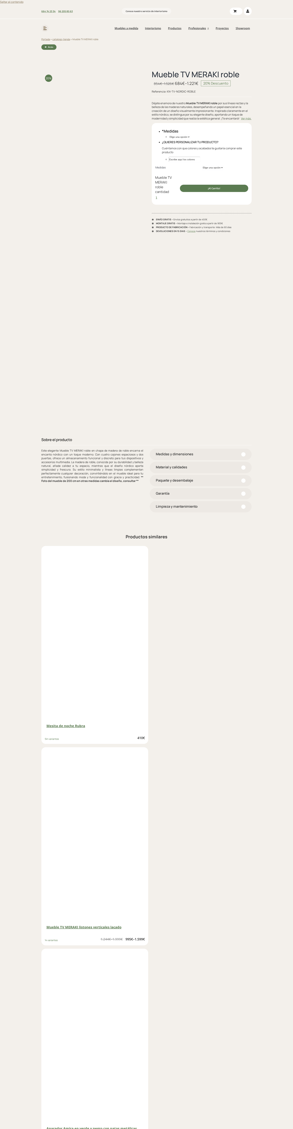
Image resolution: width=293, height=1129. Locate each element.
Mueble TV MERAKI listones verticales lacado (83, 927)
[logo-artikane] (63, 24)
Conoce (191, 231)
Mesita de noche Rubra (65, 726)
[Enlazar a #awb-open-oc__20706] (44, 28)
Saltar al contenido (11, 2)
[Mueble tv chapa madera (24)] (91, 250)
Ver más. (246, 118)
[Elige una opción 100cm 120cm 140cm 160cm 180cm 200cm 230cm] (179, 137)
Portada (45, 39)
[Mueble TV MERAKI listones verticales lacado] (95, 836)
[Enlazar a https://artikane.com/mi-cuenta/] (247, 11)
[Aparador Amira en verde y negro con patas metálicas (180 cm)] (95, 1037)
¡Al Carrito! (214, 188)
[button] (201, 454)
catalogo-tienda (61, 39)
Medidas (160, 167)
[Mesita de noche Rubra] (95, 635)
